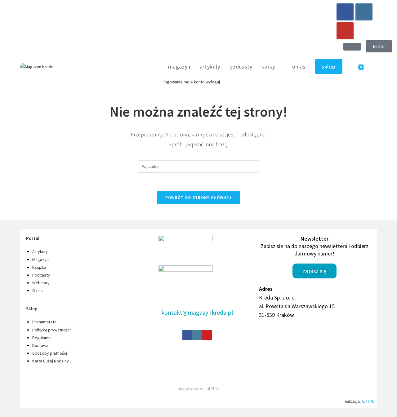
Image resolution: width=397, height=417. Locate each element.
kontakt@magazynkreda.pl (197, 312)
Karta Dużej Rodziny (50, 361)
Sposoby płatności (49, 353)
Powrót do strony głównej (198, 197)
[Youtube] (345, 30)
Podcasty (41, 275)
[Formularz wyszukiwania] (198, 166)
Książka (39, 267)
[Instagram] (363, 11)
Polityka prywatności (51, 330)
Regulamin (41, 337)
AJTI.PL (368, 401)
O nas (37, 290)
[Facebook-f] (187, 335)
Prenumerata (44, 322)
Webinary (41, 283)
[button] (352, 47)
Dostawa (40, 345)
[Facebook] (345, 11)
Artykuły (40, 251)
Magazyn (40, 259)
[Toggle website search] (375, 66)
